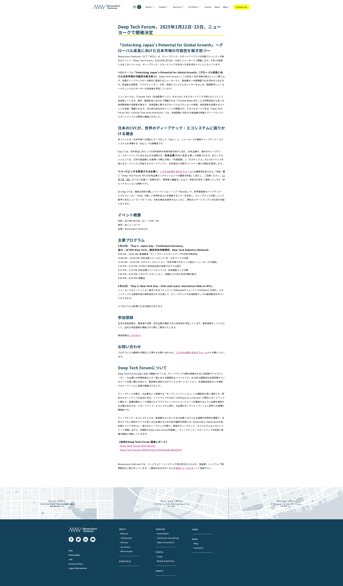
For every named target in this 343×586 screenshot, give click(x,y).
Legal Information (78, 568)
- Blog (195, 543)
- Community (125, 538)
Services (177, 7)
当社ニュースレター (186, 468)
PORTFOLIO (125, 561)
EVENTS (159, 571)
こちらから (134, 335)
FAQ (70, 550)
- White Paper (126, 551)
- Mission (123, 533)
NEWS (195, 529)
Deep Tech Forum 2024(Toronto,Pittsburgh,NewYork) (151, 449)
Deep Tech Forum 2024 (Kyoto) (138, 445)
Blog (225, 7)
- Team (159, 556)
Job (70, 559)
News (217, 7)
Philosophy (74, 555)
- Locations (125, 547)
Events (208, 7)
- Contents (197, 548)
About (149, 7)
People (162, 7)
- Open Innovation (165, 542)
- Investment (162, 533)
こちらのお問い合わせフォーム (175, 171)
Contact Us (241, 7)
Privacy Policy (76, 563)
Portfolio (193, 7)
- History (123, 542)
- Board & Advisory (165, 561)
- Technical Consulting (167, 538)
